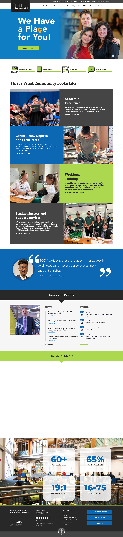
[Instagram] (37, 518)
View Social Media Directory (43, 520)
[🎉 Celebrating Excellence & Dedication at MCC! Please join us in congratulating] (96, 416)
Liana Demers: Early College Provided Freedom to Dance (60, 312)
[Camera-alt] (48, 518)
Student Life (82, 6)
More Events (84, 343)
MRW (40, 525)
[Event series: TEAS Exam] (99, 327)
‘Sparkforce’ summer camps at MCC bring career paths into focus (62, 321)
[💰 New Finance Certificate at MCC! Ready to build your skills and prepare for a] (96, 382)
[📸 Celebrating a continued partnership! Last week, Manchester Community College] (61, 416)
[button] (111, 1)
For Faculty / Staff (103, 1)
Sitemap (65, 524)
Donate (81, 1)
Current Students (90, 1)
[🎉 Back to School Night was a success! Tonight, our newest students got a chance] (27, 382)
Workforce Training (97, 6)
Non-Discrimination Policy (70, 519)
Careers (65, 515)
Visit (54, 1)
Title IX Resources (68, 522)
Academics (47, 6)
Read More (51, 315)
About (110, 6)
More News (49, 344)
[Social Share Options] (11, 398)
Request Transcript (68, 510)
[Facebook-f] (40, 518)
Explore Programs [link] (28, 48)
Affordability (70, 6)
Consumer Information (69, 517)
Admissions (58, 6)
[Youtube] (44, 518)
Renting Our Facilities (70, 1)
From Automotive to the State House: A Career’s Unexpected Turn (61, 329)
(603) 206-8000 (40, 513)
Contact (60, 1)
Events (65, 513)
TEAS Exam (89, 329)
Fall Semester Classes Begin (95, 322)
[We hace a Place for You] (37, 31)
